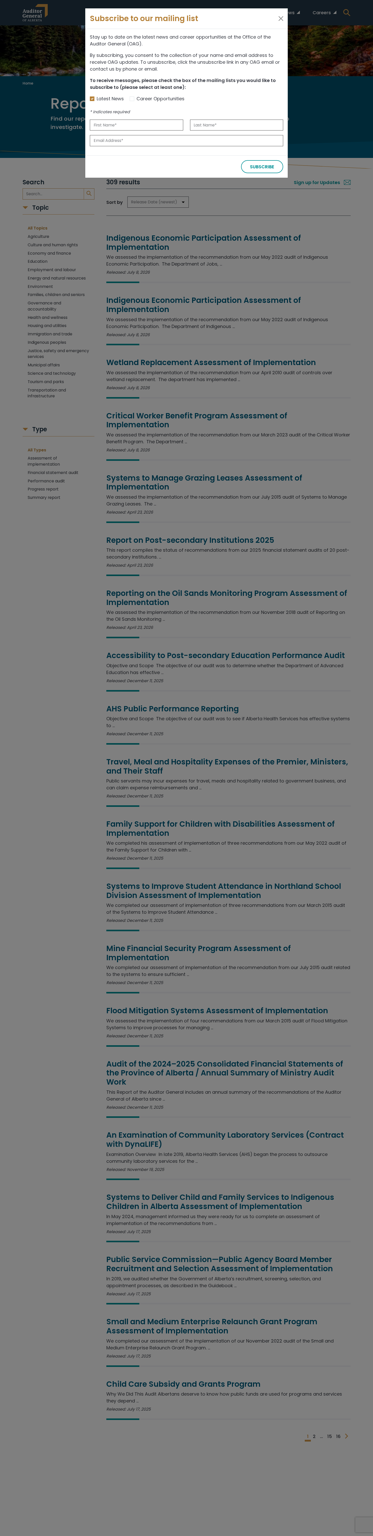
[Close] (280, 18)
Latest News (110, 98)
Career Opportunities (160, 98)
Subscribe (262, 167)
